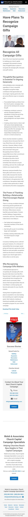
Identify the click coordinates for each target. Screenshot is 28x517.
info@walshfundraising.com (12, 497)
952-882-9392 (14, 393)
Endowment (21, 11)
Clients (17, 509)
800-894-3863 (14, 395)
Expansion (14, 356)
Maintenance (6, 11)
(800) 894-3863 (18, 494)
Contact (14, 407)
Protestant (14, 373)
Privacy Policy (20, 515)
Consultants (11, 509)
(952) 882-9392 (8, 494)
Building (14, 354)
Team (6, 507)
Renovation (14, 358)
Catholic (14, 371)
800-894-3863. (16, 471)
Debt (14, 11)
